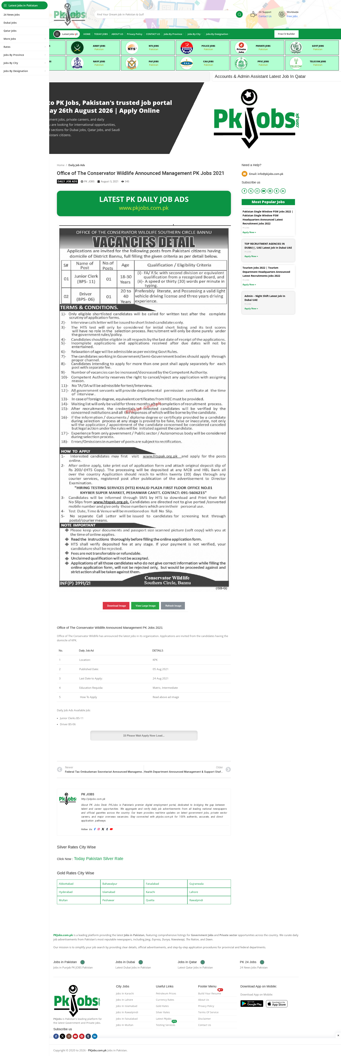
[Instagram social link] (257, 191)
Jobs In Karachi (125, 993)
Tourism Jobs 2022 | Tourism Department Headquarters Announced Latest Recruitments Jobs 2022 (266, 271)
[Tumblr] (107, 829)
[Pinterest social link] (270, 191)
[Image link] (77, 1000)
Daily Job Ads (76, 165)
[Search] (239, 14)
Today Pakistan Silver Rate (98, 858)
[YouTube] (111, 829)
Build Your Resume (210, 992)
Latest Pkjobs (163, 1018)
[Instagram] (98, 829)
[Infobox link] (69, 962)
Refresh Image (173, 605)
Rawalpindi (196, 900)
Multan (63, 900)
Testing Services (166, 1024)
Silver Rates (163, 1012)
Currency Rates (165, 999)
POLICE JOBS (208, 45)
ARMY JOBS (99, 45)
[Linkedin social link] (283, 191)
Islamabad (108, 892)
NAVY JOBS (99, 61)
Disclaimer (204, 1018)
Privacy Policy (206, 1006)
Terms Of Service (208, 1012)
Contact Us (204, 1025)
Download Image (116, 605)
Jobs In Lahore (124, 999)
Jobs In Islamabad (126, 1006)
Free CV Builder (286, 33)
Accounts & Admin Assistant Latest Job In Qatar (70, 76)
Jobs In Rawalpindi (127, 1012)
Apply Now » (249, 232)
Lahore (193, 892)
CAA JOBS (208, 61)
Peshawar (108, 900)
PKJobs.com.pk (63, 935)
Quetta (150, 900)
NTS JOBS (154, 45)
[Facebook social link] (244, 191)
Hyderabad (65, 892)
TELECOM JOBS (318, 61)
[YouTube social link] (263, 191)
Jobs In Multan (124, 1025)
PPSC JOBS (263, 61)
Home (60, 165)
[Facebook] (94, 829)
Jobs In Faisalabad (127, 1018)
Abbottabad (66, 883)
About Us (203, 999)
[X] (102, 829)
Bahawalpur (109, 883)
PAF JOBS (154, 61)
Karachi (150, 892)
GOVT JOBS (318, 45)
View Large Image (146, 605)
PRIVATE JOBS (263, 45)
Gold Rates (162, 1006)
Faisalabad (152, 883)
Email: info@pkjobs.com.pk (266, 174)
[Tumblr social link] (276, 191)
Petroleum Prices (166, 993)
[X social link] (250, 191)
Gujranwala (196, 883)
